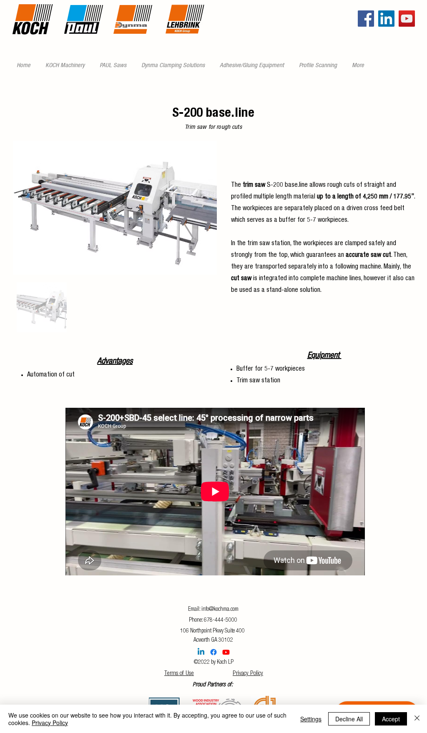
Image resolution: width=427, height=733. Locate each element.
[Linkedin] (201, 652)
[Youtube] (226, 652)
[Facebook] (366, 18)
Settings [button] (311, 719)
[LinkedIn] (386, 18)
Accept (391, 719)
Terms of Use (179, 673)
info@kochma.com (220, 610)
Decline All (349, 719)
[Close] (417, 718)
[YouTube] (407, 18)
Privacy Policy (248, 673)
